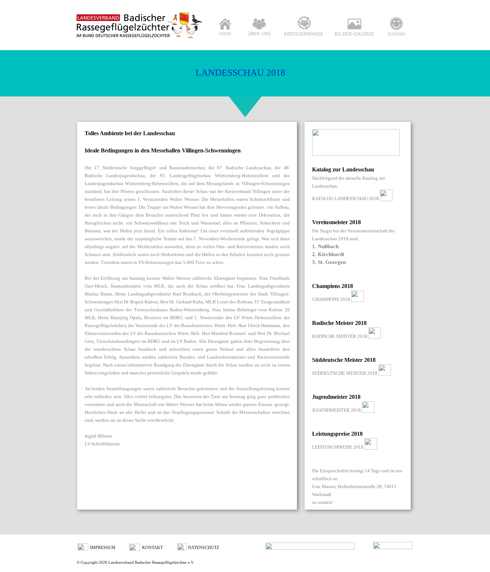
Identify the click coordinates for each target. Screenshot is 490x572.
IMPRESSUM (103, 547)
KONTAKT (152, 547)
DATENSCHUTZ (203, 547)
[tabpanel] (187, 288)
